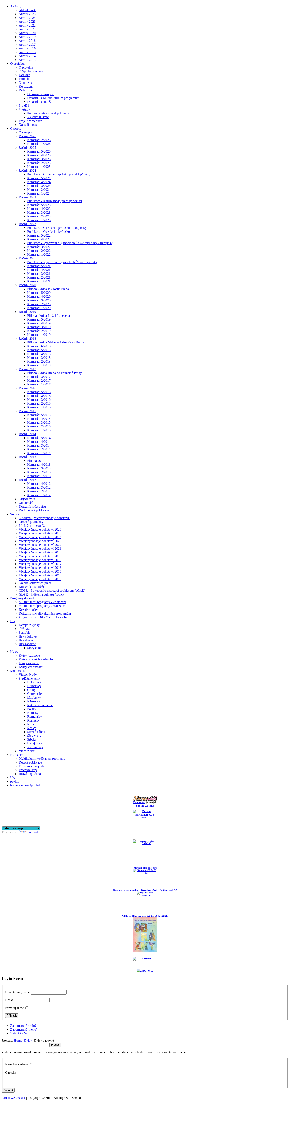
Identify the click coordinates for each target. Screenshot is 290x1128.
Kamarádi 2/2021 (39, 277)
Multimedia (17, 671)
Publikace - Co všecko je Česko (48, 231)
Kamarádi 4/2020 (39, 296)
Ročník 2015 (27, 411)
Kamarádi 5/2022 (39, 235)
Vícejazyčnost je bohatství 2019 (40, 556)
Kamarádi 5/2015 (39, 415)
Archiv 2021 (27, 29)
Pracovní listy (28, 770)
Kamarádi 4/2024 (39, 182)
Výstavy (24, 109)
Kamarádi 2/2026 (39, 140)
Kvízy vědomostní (31, 667)
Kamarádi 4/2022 (39, 239)
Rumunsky (34, 716)
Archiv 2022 (27, 25)
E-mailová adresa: (18, 1064)
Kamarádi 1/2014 (39, 453)
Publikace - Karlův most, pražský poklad (54, 201)
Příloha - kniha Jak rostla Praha (48, 289)
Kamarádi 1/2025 (39, 166)
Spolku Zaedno (145, 805)
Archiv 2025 (27, 14)
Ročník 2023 (27, 197)
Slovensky (34, 735)
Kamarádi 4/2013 (39, 464)
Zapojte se (25, 82)
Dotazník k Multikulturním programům (53, 98)
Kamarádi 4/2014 (39, 441)
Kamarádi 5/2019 (39, 319)
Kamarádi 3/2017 (39, 376)
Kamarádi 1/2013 (39, 476)
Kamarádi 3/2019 (39, 327)
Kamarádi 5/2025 (39, 151)
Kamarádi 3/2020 (39, 300)
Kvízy (14, 651)
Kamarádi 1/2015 (39, 430)
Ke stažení (26, 86)
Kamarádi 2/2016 (39, 403)
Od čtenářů (26, 502)
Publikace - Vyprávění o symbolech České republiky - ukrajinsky (70, 243)
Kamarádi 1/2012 (39, 495)
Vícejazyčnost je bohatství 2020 (40, 552)
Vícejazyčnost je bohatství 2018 (40, 560)
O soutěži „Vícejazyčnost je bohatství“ (44, 518)
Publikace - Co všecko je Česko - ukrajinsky (57, 228)
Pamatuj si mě (14, 1008)
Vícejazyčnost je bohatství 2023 (40, 541)
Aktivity (15, 6)
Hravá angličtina (30, 774)
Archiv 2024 (27, 18)
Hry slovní (26, 640)
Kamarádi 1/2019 (39, 334)
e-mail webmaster (13, 1098)
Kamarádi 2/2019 (39, 331)
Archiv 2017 (27, 44)
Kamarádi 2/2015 (39, 426)
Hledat (55, 1044)
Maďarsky (34, 697)
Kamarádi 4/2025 (39, 155)
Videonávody (28, 674)
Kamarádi (139, 802)
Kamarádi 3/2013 (39, 468)
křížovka (24, 629)
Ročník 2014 (27, 434)
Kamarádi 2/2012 (39, 491)
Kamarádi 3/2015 (39, 422)
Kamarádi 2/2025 (39, 163)
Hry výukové (28, 636)
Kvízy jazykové (29, 655)
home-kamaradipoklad (25, 785)
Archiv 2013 (27, 60)
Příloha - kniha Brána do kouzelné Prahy (54, 373)
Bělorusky (34, 682)
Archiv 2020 (27, 33)
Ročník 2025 (27, 147)
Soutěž (14, 514)
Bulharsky (34, 686)
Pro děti (24, 105)
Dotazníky (26, 90)
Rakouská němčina (40, 705)
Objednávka (27, 499)
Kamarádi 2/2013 (39, 472)
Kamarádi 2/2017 (39, 380)
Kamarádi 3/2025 (39, 159)
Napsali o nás (28, 124)
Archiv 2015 (27, 52)
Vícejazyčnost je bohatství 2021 (40, 548)
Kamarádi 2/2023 (39, 216)
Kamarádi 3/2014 (39, 445)
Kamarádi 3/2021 (39, 273)
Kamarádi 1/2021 (39, 281)
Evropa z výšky (29, 625)
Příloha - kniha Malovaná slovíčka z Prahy (55, 342)
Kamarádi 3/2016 (39, 399)
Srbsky (32, 739)
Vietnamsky (35, 747)
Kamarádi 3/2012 (39, 487)
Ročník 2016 (27, 388)
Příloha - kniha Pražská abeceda (48, 315)
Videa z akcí (27, 751)
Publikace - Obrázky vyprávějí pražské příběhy (58, 174)
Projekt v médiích (30, 121)
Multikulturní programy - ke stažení (42, 602)
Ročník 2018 (27, 338)
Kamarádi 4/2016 (39, 396)
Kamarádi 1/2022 (39, 254)
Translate (33, 832)
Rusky (31, 724)
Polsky (31, 709)
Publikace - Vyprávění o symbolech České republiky (62, 262)
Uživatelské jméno (17, 992)
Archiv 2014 (27, 56)
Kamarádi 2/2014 (39, 449)
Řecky (31, 728)
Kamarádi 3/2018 (39, 357)
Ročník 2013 (27, 457)
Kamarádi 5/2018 (39, 350)
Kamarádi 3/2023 (39, 212)
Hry (12, 621)
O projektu (17, 63)
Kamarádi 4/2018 (39, 354)
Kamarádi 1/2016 (39, 407)
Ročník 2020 (27, 285)
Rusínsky (33, 720)
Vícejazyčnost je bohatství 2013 (40, 579)
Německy (33, 701)
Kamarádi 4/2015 (39, 418)
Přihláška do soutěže (32, 525)
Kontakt (24, 75)
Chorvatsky (35, 693)
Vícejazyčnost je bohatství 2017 (40, 564)
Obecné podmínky (31, 522)
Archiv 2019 (27, 37)
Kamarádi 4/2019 (39, 323)
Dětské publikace (30, 762)
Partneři (24, 79)
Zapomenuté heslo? (23, 1025)
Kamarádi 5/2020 (39, 292)
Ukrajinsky (34, 743)
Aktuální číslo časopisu (145, 867)
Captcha (12, 1072)
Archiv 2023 (27, 21)
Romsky (32, 713)
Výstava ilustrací (38, 117)
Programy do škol (22, 598)
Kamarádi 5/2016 (39, 392)
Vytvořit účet (18, 1033)
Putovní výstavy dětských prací (48, 113)
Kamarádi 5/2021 (39, 266)
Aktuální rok (27, 10)
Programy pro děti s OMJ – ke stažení (44, 617)
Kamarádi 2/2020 (39, 304)
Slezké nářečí (36, 732)
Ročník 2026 (27, 136)
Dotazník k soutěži (39, 102)
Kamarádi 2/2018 (39, 361)
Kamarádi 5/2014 (39, 438)
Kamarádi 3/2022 (39, 247)
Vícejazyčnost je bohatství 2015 (40, 571)
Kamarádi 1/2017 (39, 384)
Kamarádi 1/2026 (39, 144)
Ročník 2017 (27, 369)
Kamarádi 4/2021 (39, 270)
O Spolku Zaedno (31, 71)
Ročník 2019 (27, 312)
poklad (14, 781)
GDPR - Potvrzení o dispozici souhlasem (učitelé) (52, 590)
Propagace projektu (32, 766)
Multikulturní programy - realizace (42, 606)
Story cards (34, 648)
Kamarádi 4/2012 (39, 483)
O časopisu (26, 132)
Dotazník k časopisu (40, 94)
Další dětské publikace (34, 510)
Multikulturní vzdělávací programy (42, 758)
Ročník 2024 (27, 170)
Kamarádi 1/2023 (39, 220)
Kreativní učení (29, 609)
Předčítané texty (29, 678)
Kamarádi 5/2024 (39, 178)
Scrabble (24, 632)
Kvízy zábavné (29, 663)
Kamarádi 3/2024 (39, 186)
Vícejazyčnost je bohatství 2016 (40, 567)
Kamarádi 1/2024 (39, 193)
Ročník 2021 (27, 258)
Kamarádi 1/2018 (39, 365)
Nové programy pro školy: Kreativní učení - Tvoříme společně (145, 890)
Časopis (15, 128)
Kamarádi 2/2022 (39, 250)
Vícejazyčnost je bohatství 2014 (40, 575)
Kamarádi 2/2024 (39, 189)
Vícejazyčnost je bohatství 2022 (40, 544)
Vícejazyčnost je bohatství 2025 (40, 533)
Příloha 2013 (35, 460)
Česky (31, 690)
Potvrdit (8, 1090)
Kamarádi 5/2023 (39, 205)
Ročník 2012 (27, 480)
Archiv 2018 (27, 40)
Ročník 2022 (27, 224)
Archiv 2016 (27, 48)
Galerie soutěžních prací (35, 583)
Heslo (9, 1000)
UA (12, 777)
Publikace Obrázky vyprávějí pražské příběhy (145, 916)
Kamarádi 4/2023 (39, 208)
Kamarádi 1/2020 (39, 308)
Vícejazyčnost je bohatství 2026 (40, 529)
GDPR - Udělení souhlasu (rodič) (41, 594)
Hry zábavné (27, 644)
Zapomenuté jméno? (24, 1029)
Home (18, 1040)
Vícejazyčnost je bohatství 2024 (40, 537)
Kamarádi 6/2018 (39, 346)
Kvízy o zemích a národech (37, 659)
